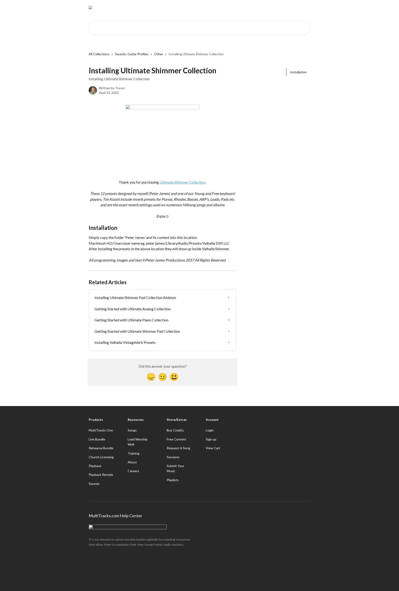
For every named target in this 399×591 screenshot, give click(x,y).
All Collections (99, 54)
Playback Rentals (101, 475)
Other (158, 54)
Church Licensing (101, 457)
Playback (95, 466)
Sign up (211, 439)
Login (210, 430)
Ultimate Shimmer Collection (182, 182)
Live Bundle (97, 439)
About (132, 462)
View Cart (213, 448)
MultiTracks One (101, 430)
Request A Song (178, 448)
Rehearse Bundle (101, 448)
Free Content (176, 439)
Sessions (173, 457)
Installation (298, 72)
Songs (132, 430)
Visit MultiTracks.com (268, 7)
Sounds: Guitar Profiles (131, 54)
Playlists (173, 480)
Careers (133, 471)
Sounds (94, 484)
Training (133, 453)
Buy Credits (175, 430)
